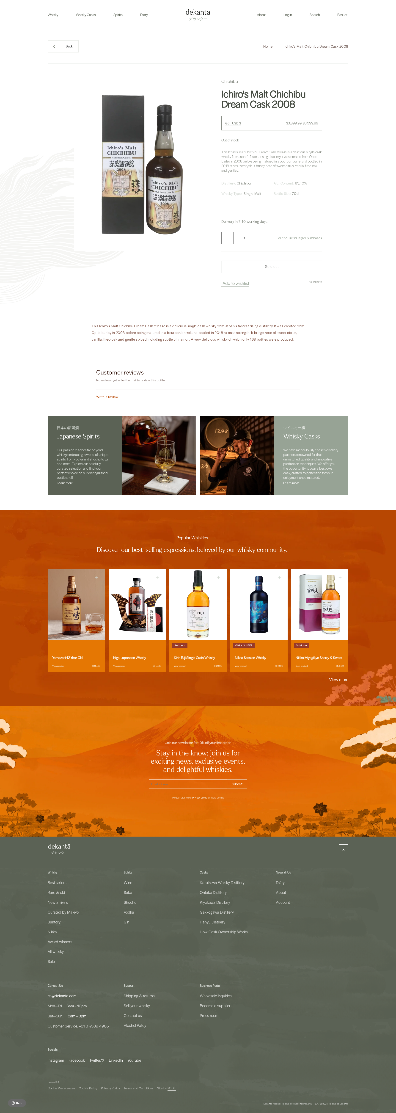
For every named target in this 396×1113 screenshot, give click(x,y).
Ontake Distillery (213, 892)
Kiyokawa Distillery (215, 902)
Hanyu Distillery (212, 921)
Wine (128, 882)
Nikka (52, 931)
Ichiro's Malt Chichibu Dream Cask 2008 (316, 46)
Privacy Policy (110, 1088)
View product (58, 665)
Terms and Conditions (139, 1088)
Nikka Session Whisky (250, 657)
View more (338, 679)
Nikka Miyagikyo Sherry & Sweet (319, 657)
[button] (53, 14)
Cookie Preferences (61, 1088)
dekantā (53, 1082)
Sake (128, 892)
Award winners (60, 941)
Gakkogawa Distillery (217, 912)
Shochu (130, 902)
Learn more (65, 483)
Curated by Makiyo (63, 912)
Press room (209, 1015)
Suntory (54, 921)
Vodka (129, 912)
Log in (287, 14)
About (281, 892)
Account (283, 902)
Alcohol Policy (135, 1025)
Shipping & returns (139, 995)
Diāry (280, 882)
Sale (51, 961)
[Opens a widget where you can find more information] (17, 1103)
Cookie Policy (88, 1088)
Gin (126, 921)
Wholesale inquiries (216, 995)
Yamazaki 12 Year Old (67, 657)
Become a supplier (215, 1005)
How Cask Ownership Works (224, 931)
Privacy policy (199, 797)
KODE (172, 1088)
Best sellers (57, 882)
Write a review (107, 396)
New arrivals (58, 902)
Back (69, 46)
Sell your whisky (137, 1005)
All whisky (56, 951)
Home (267, 46)
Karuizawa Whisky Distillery (222, 882)
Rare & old (56, 892)
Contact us (133, 1015)
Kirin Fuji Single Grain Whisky (194, 657)
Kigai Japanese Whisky (129, 657)
